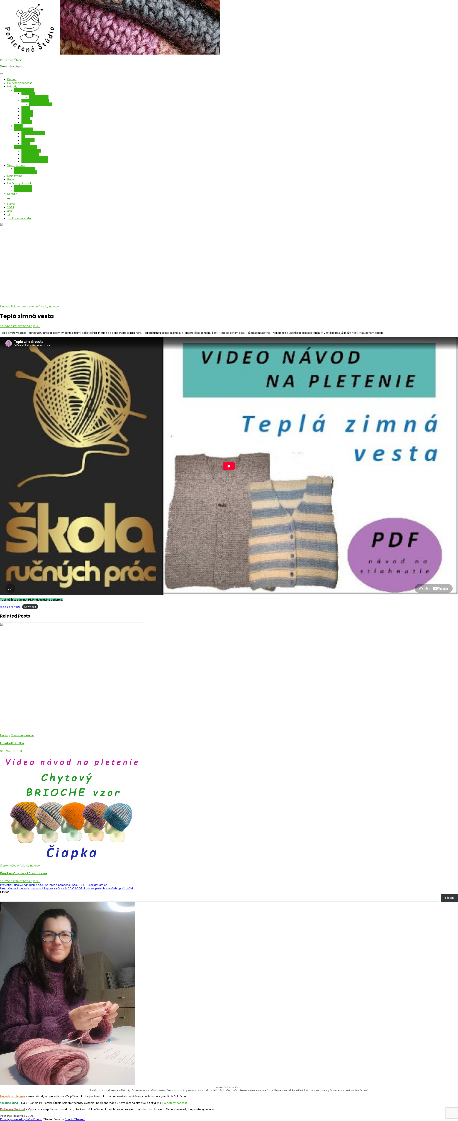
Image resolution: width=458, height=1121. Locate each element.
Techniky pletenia (25, 172)
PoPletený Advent (19, 183)
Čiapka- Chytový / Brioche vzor (23, 873)
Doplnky (26, 122)
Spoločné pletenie (25, 147)
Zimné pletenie (23, 129)
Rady (10, 179)
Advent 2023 (23, 186)
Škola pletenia (16, 165)
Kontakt (12, 193)
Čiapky (25, 108)
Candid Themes (75, 1119)
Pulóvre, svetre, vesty (35, 100)
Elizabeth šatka (38, 97)
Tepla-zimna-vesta (10, 606)
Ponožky (27, 111)
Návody (12, 86)
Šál (23, 136)
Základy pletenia (24, 168)
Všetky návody (24, 90)
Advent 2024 (23, 190)
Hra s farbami (30, 154)
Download (30, 606)
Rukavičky (28, 140)
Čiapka (25, 143)
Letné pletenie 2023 (34, 158)
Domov (11, 79)
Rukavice (27, 115)
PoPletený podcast (19, 83)
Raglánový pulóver (40, 104)
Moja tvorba (15, 176)
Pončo (25, 118)
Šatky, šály (28, 93)
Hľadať (4, 892)
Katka (36, 326)
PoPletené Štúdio (11, 60)
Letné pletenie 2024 (34, 161)
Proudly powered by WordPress (21, 1119)
